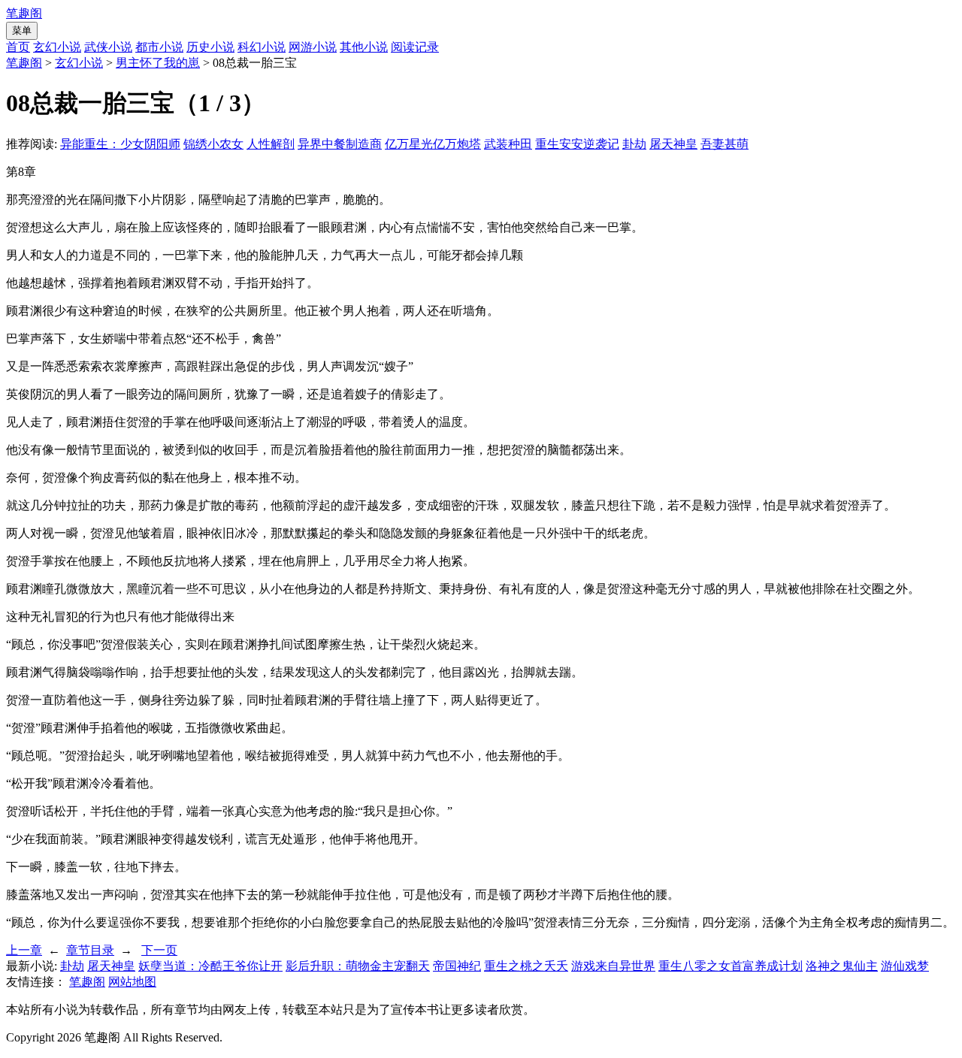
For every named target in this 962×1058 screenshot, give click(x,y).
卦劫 (634, 144)
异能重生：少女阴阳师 (120, 144)
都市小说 (159, 47)
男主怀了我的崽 (158, 62)
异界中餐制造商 (340, 144)
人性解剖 (271, 144)
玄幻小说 (57, 47)
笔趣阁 (24, 13)
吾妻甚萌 (724, 144)
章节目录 (90, 950)
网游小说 (313, 47)
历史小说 (210, 47)
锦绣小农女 (213, 144)
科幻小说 (261, 47)
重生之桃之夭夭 (526, 966)
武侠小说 (108, 47)
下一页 (159, 950)
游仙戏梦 (905, 966)
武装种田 (508, 144)
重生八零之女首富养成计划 (730, 966)
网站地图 (132, 981)
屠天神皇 (673, 144)
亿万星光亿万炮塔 (433, 144)
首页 (18, 47)
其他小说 (364, 47)
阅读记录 (415, 47)
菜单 (22, 30)
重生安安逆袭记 (577, 144)
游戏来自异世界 (613, 966)
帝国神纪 (457, 966)
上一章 (24, 950)
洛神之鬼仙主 (842, 966)
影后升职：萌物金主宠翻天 (358, 966)
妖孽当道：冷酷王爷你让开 (210, 966)
